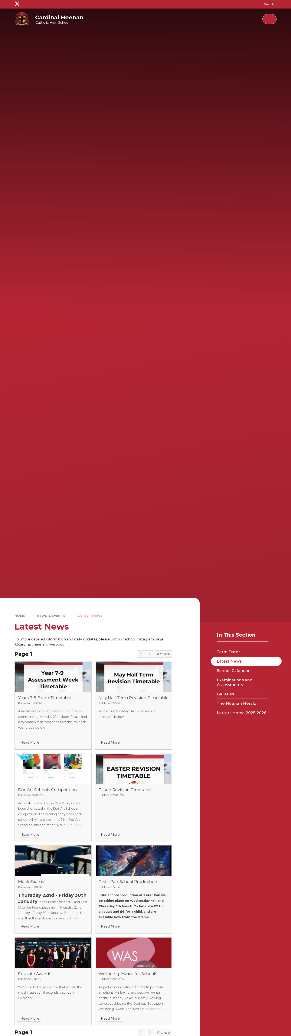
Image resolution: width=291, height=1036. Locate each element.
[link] (141, 654)
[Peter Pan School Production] (133, 860)
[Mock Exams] (53, 860)
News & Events (51, 616)
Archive (163, 654)
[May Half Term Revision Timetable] (133, 677)
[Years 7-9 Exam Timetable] (53, 677)
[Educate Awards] (53, 953)
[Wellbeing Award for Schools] (133, 953)
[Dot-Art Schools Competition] (53, 769)
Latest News (90, 616)
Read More (29, 742)
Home (19, 616)
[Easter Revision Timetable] (133, 769)
